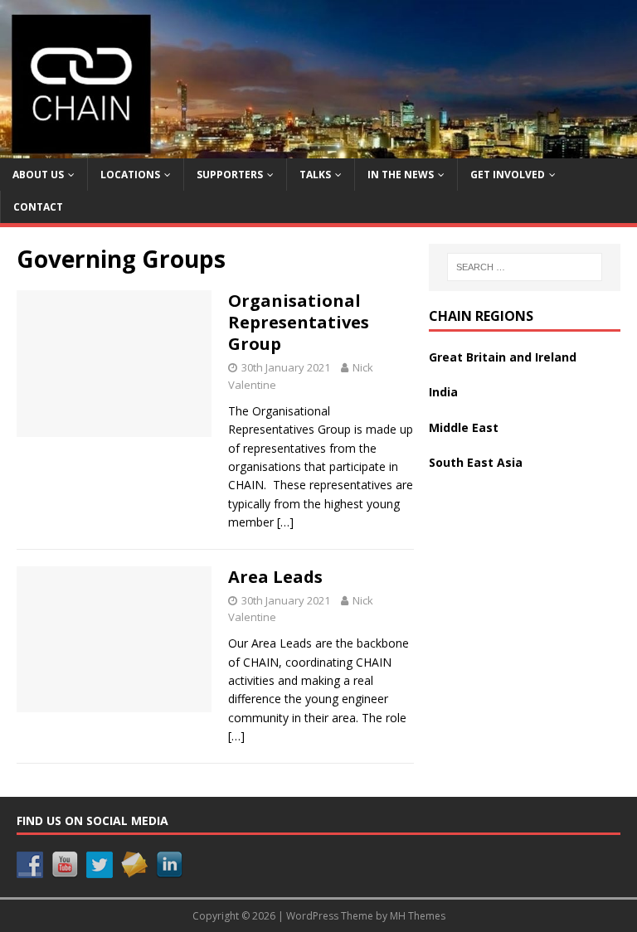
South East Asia (476, 462)
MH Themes (417, 916)
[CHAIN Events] (318, 148)
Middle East (463, 427)
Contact (38, 207)
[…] (285, 522)
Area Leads (275, 577)
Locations (130, 174)
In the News (400, 174)
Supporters (230, 174)
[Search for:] (524, 267)
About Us (38, 174)
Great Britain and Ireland (502, 357)
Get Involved (507, 174)
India (443, 392)
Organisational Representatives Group (298, 322)
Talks (315, 174)
